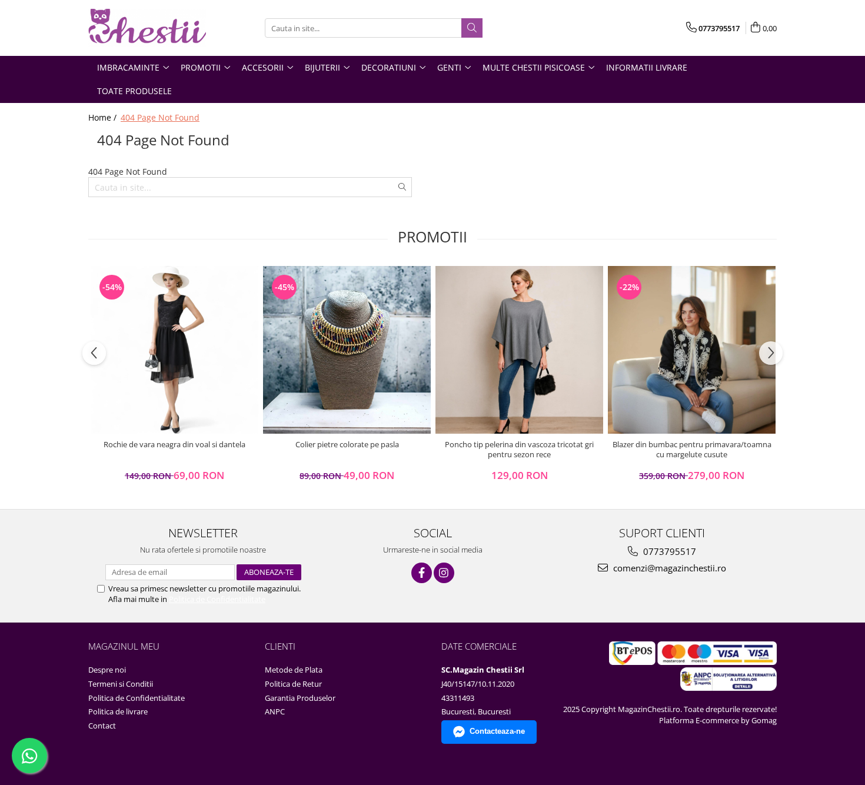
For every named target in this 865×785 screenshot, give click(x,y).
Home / (103, 117)
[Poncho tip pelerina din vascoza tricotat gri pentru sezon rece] (519, 350)
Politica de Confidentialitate (217, 599)
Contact (102, 725)
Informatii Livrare (646, 67)
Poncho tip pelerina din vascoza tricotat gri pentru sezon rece (519, 450)
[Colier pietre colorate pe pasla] (347, 350)
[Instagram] (444, 573)
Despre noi (107, 669)
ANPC (275, 711)
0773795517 (668, 551)
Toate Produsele (134, 91)
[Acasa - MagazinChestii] (147, 28)
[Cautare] (472, 28)
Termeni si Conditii (120, 683)
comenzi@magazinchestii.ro (668, 568)
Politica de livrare (118, 711)
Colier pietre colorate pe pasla (347, 445)
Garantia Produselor (300, 698)
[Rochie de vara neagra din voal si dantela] (174, 350)
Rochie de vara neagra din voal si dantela (174, 445)
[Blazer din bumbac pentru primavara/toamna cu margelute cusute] (692, 350)
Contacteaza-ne (497, 731)
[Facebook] (421, 573)
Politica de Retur (293, 683)
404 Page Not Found (160, 117)
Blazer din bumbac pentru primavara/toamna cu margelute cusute (692, 450)
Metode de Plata (293, 669)
